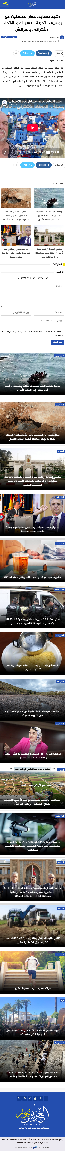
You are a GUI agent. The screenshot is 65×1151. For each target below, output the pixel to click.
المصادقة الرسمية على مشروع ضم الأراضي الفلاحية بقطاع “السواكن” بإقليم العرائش (32, 802)
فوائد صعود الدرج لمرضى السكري (32, 988)
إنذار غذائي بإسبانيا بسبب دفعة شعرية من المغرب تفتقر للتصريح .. (32, 667)
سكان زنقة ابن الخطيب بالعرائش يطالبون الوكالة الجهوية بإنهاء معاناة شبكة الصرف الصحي (32, 437)
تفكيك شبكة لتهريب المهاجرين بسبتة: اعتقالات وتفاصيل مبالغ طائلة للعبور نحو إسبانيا (32, 621)
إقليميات (61, 451)
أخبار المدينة (60, 405)
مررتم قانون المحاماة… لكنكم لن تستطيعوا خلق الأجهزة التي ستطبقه (32, 1032)
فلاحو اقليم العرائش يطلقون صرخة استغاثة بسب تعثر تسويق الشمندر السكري (32, 940)
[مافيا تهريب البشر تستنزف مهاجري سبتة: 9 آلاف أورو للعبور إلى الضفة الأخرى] (49, 198)
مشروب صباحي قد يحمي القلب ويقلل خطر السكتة (32, 577)
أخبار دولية (60, 497)
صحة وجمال (60, 543)
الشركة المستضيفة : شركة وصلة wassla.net (25, 1141)
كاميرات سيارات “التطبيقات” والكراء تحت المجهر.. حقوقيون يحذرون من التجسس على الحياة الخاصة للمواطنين (32, 846)
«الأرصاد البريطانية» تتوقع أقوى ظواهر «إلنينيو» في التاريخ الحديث (32, 714)
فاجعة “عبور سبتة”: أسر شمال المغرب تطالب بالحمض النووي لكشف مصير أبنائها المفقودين (32, 1075)
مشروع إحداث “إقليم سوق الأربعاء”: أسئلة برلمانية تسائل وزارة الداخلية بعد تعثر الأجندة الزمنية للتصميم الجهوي (32, 481)
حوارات (13, 37)
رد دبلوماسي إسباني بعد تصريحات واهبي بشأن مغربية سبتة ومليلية (32, 529)
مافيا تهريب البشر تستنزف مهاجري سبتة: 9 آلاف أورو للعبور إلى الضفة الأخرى (32, 388)
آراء (62, 1000)
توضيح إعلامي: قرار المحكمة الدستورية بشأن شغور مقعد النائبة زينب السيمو (32, 756)
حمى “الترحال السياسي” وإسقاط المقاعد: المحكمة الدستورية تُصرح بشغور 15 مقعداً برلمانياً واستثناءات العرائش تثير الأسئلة (32, 892)
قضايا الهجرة (59, 356)
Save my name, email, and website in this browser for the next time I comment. (32, 333)
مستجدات (5, 37)
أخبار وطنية (60, 635)
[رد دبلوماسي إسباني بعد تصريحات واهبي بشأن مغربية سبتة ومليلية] (16, 235)
